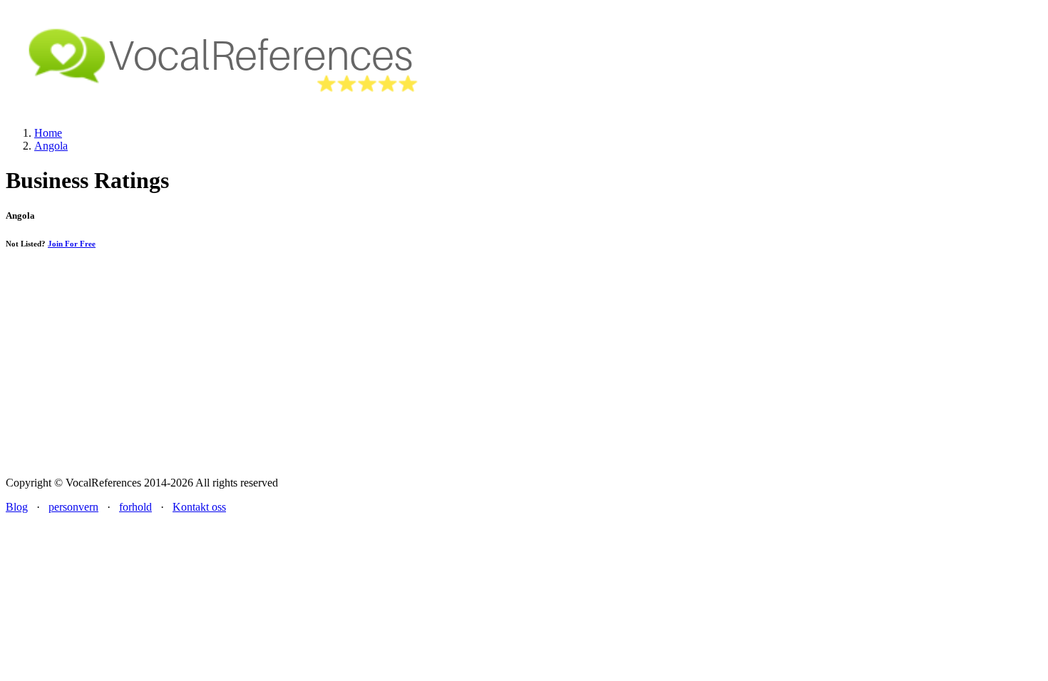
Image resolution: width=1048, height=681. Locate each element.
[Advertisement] (524, 365)
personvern (73, 507)
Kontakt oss (199, 507)
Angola (51, 146)
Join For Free (72, 243)
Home (48, 133)
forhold (135, 507)
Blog (17, 507)
